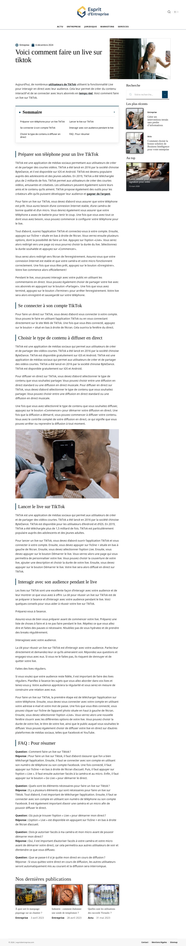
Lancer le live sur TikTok (81, 121)
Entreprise (21, 917)
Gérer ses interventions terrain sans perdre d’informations (157, 121)
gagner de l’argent (98, 194)
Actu (91, 917)
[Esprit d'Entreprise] (93, 12)
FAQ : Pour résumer (79, 134)
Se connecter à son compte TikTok (37, 127)
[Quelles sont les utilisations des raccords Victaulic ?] (103, 895)
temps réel (86, 93)
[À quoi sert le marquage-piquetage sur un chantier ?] (31, 895)
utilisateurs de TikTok (62, 84)
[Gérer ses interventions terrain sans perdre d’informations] (134, 118)
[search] (169, 12)
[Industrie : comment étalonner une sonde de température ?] (67, 895)
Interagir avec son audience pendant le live (91, 127)
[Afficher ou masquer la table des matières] (78, 112)
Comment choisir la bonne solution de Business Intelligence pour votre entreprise (158, 145)
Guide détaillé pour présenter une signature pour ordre (146, 180)
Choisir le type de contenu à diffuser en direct (40, 136)
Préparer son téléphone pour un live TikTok (42, 121)
